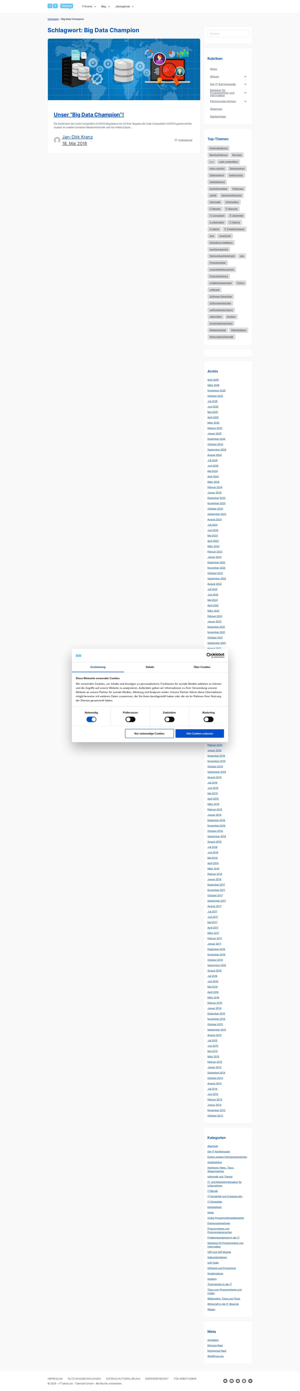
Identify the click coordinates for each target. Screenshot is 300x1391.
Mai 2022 (212, 599)
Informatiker (232, 201)
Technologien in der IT (219, 1284)
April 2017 (212, 927)
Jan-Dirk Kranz (77, 136)
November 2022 (216, 567)
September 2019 (216, 771)
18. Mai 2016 (74, 143)
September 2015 (216, 1029)
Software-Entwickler (221, 296)
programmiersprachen (222, 269)
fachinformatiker (218, 188)
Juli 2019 (212, 782)
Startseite (53, 19)
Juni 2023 (212, 530)
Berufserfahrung (218, 154)
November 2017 (216, 890)
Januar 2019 (214, 814)
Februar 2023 (214, 551)
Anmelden (212, 1339)
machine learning (219, 249)
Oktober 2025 (215, 395)
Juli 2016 (212, 975)
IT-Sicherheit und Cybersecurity (225, 1196)
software (214, 289)
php (242, 255)
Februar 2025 (214, 428)
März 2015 (213, 1056)
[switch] (130, 719)
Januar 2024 (214, 492)
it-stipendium (217, 222)
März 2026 (213, 385)
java (212, 235)
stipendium (216, 316)
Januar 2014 (214, 1104)
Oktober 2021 (215, 637)
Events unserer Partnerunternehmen (227, 1156)
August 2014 (214, 1083)
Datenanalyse (237, 168)
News (210, 1212)
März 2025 (213, 422)
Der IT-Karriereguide (218, 1151)
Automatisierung (219, 148)
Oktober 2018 (215, 830)
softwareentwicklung (221, 309)
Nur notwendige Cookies (149, 733)
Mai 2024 (212, 471)
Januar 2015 (214, 1067)
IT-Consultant (217, 215)
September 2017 (216, 900)
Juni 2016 (212, 981)
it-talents (214, 229)
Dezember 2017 (216, 884)
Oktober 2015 (215, 1024)
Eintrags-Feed (215, 1345)
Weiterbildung (238, 330)
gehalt (213, 195)
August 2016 (214, 970)
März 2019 (213, 804)
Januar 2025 (214, 433)
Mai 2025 (212, 411)
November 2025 (216, 390)
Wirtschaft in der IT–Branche (223, 1303)
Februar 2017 (214, 938)
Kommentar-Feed (216, 1350)
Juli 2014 (212, 1088)
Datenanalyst (217, 175)
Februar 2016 (214, 1002)
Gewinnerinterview (231, 195)
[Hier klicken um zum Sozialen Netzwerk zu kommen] (232, 1381)
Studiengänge (215, 1273)
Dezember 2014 (216, 1072)
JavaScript (225, 235)
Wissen (211, 1309)
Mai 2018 (212, 857)
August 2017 (214, 906)
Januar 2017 (214, 943)
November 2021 (216, 632)
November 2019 (216, 761)
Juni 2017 (212, 916)
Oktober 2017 (215, 895)
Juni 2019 (212, 787)
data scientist (217, 168)
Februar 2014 (214, 1099)
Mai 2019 (212, 793)
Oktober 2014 (215, 1078)
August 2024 (214, 454)
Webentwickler (218, 330)
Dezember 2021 (216, 626)
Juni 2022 (212, 594)
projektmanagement (221, 282)
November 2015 (216, 1018)
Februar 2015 (214, 1061)
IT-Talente (234, 222)
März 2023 (213, 546)
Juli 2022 (212, 589)
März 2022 (213, 610)
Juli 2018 (212, 847)
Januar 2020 (214, 750)
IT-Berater (215, 208)
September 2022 (216, 578)
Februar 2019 (214, 809)
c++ (212, 161)
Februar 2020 (214, 744)
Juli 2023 (212, 524)
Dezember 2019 (216, 755)
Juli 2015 (212, 1040)
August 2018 (214, 841)
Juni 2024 (212, 465)
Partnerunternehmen (218, 1223)
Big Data (237, 154)
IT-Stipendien (214, 1201)
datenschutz (236, 175)
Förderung (238, 188)
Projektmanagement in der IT (223, 1237)
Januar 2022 (214, 621)
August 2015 (214, 1035)
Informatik (215, 201)
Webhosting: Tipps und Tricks (223, 1298)
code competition (228, 161)
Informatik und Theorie (219, 1176)
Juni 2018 (212, 852)
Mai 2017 (212, 922)
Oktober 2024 (215, 444)
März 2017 (213, 932)
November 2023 (216, 503)
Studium (212, 1278)
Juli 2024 (212, 460)
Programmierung (219, 276)
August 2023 (214, 519)
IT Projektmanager (234, 229)
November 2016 (216, 954)
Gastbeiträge (214, 1162)
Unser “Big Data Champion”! (89, 114)
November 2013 (216, 1110)
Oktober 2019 (215, 766)
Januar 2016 (214, 1008)
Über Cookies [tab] (202, 667)
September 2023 (216, 514)
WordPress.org (215, 1356)
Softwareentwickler (220, 303)
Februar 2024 (214, 487)
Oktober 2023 (215, 508)
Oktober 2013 (215, 1115)
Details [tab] (150, 667)
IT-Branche (232, 208)
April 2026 (213, 379)
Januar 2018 (214, 879)
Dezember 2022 (216, 562)
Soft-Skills (213, 1262)
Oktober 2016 (215, 959)
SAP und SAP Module (219, 1251)
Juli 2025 (212, 401)
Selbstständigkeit (217, 1257)
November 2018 (216, 825)
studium (231, 316)
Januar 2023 (214, 556)
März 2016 (213, 997)
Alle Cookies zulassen (199, 733)
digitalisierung (217, 181)
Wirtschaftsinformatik (221, 336)
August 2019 (214, 777)
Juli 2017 (212, 911)
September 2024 (216, 449)
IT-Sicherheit (236, 215)
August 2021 (214, 648)
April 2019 (213, 798)
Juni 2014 (212, 1094)
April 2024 (213, 476)
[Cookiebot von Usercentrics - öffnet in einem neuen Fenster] (209, 655)
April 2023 (213, 540)
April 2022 (213, 605)
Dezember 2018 (216, 820)
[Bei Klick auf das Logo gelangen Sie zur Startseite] (60, 6)
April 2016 (213, 992)
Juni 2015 (212, 1045)
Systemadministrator (221, 323)
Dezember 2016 (216, 949)
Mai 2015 (212, 1051)
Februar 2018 (214, 873)
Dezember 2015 (216, 1013)
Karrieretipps (214, 1207)
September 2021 (216, 642)
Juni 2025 (212, 406)
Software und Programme (221, 1268)
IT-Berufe (212, 1190)
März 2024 (213, 481)
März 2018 (213, 868)
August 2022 (214, 583)
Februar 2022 (214, 616)
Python (240, 282)
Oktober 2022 (215, 573)
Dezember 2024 (216, 438)
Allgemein (212, 1146)
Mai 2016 (212, 986)
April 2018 (213, 863)
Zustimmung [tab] (98, 667)
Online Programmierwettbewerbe (225, 1217)
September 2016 (216, 965)
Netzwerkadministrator (222, 255)
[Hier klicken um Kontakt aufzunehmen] (225, 1381)
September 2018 (216, 836)
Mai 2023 (212, 535)
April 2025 (213, 417)
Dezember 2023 (216, 497)
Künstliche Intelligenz (221, 242)
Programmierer (218, 262)
